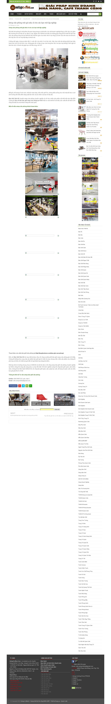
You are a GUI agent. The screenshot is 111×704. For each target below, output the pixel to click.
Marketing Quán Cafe (83, 421)
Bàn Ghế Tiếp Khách (83, 289)
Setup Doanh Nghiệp (83, 482)
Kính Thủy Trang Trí (83, 418)
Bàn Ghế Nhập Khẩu (83, 266)
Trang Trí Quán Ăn (83, 542)
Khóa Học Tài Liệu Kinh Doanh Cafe (87, 396)
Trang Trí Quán (82, 539)
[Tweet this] (23, 385)
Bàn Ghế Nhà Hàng (83, 263)
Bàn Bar (80, 235)
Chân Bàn (81, 310)
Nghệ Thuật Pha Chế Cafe (85, 447)
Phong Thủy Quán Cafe (84, 463)
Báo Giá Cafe (81, 301)
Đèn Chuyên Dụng (83, 332)
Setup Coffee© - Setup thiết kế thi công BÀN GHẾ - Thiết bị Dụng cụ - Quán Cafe (44, 701)
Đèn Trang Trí (82, 342)
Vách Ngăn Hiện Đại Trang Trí (86, 644)
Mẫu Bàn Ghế (82, 431)
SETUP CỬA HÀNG (83, 479)
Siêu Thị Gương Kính (83, 488)
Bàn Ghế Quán (82, 270)
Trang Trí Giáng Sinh (83, 526)
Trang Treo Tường (83, 520)
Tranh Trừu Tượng (83, 628)
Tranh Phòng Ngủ (83, 612)
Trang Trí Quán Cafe (83, 545)
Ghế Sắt (80, 373)
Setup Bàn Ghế (82, 472)
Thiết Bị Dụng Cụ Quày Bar (85, 494)
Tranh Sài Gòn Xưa (83, 616)
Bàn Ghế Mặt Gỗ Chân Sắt (85, 257)
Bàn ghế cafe (82, 247)
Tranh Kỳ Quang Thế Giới (85, 587)
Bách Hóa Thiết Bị (83, 228)
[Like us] (93, 1)
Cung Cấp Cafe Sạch (83, 313)
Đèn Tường (81, 345)
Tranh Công (81, 577)
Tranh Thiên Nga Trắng (84, 619)
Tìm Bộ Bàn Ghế (82, 517)
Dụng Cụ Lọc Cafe (83, 319)
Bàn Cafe (80, 238)
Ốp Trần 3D (81, 456)
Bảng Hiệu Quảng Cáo (84, 298)
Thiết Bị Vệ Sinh (82, 501)
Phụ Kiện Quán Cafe (83, 466)
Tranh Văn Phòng (82, 631)
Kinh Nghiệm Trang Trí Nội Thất (86, 412)
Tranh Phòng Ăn (82, 596)
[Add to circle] (96, 1)
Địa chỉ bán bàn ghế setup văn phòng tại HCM (28, 100)
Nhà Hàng (81, 453)
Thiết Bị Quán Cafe (83, 498)
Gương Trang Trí (82, 386)
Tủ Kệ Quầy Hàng (83, 635)
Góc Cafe (80, 380)
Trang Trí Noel (82, 533)
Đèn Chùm (81, 329)
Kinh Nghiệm (81, 405)
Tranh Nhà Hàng (82, 593)
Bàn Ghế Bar (81, 244)
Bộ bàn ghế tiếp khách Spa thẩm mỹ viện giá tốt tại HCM (23, 415)
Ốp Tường (81, 459)
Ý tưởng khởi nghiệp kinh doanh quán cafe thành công (93, 116)
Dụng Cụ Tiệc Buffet (83, 326)
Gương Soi (81, 383)
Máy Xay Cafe (82, 428)
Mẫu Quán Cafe (82, 434)
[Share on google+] (19, 385)
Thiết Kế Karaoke (82, 504)
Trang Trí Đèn (82, 523)
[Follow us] (98, 1)
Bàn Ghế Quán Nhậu (83, 279)
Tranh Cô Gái (81, 574)
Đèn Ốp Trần (81, 335)
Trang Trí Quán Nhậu (83, 549)
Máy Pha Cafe (82, 424)
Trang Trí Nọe (82, 530)
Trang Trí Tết (81, 558)
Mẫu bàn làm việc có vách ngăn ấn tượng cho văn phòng (93, 109)
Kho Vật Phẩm (82, 393)
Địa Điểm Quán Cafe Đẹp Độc (86, 348)
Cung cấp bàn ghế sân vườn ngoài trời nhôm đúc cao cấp (93, 140)
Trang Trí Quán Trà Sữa (84, 555)
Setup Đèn (81, 485)
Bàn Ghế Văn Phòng (83, 292)
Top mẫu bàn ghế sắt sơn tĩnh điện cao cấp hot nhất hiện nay (58, 415)
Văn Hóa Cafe (82, 651)
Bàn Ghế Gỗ (81, 254)
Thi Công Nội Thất (83, 491)
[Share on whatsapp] (30, 385)
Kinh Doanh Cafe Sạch (84, 402)
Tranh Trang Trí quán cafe (85, 625)
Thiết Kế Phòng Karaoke (84, 507)
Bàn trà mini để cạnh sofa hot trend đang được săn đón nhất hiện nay (93, 148)
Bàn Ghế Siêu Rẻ (14, 98)
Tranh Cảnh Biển (82, 561)
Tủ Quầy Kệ (81, 638)
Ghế (79, 354)
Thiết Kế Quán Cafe (83, 510)
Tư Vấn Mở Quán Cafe (84, 641)
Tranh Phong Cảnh (83, 603)
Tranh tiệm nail (82, 622)
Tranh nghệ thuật (83, 590)
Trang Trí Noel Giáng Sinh (85, 536)
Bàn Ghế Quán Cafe (83, 276)
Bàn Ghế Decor (82, 250)
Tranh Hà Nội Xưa (83, 584)
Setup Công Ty (82, 475)
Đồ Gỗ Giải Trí (82, 351)
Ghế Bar (80, 358)
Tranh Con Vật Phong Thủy (85, 571)
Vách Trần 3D (81, 647)
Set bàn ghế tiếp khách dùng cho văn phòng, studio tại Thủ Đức (92, 124)
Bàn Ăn (80, 231)
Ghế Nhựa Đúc (82, 370)
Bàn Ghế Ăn (81, 241)
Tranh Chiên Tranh (83, 568)
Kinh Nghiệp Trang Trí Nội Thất (86, 415)
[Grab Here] (81, 14)
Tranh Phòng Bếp (82, 600)
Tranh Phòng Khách (83, 609)
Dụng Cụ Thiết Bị (82, 322)
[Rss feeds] (101, 1)
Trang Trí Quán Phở (83, 552)
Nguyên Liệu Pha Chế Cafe (85, 450)
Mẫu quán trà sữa (83, 444)
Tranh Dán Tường (83, 580)
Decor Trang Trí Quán (84, 316)
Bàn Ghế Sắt (81, 282)
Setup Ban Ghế (82, 469)
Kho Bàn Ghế (81, 389)
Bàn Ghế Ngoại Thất (83, 260)
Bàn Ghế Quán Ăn (83, 273)
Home (12, 14)
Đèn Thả (80, 338)
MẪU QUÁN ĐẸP (82, 440)
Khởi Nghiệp (81, 399)
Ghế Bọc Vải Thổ (82, 361)
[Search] (100, 14)
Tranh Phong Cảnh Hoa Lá (85, 606)
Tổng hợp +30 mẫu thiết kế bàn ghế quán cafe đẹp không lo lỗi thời (93, 85)
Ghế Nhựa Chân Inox (83, 367)
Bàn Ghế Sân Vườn (83, 286)
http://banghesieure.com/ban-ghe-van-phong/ (50, 353)
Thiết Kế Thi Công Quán (84, 514)
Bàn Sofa (80, 295)
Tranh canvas (82, 565)
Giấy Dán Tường (82, 377)
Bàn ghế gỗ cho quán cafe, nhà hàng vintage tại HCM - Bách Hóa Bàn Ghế (93, 77)
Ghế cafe (80, 364)
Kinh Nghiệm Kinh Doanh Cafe (86, 408)
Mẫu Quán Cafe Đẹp (83, 437)
